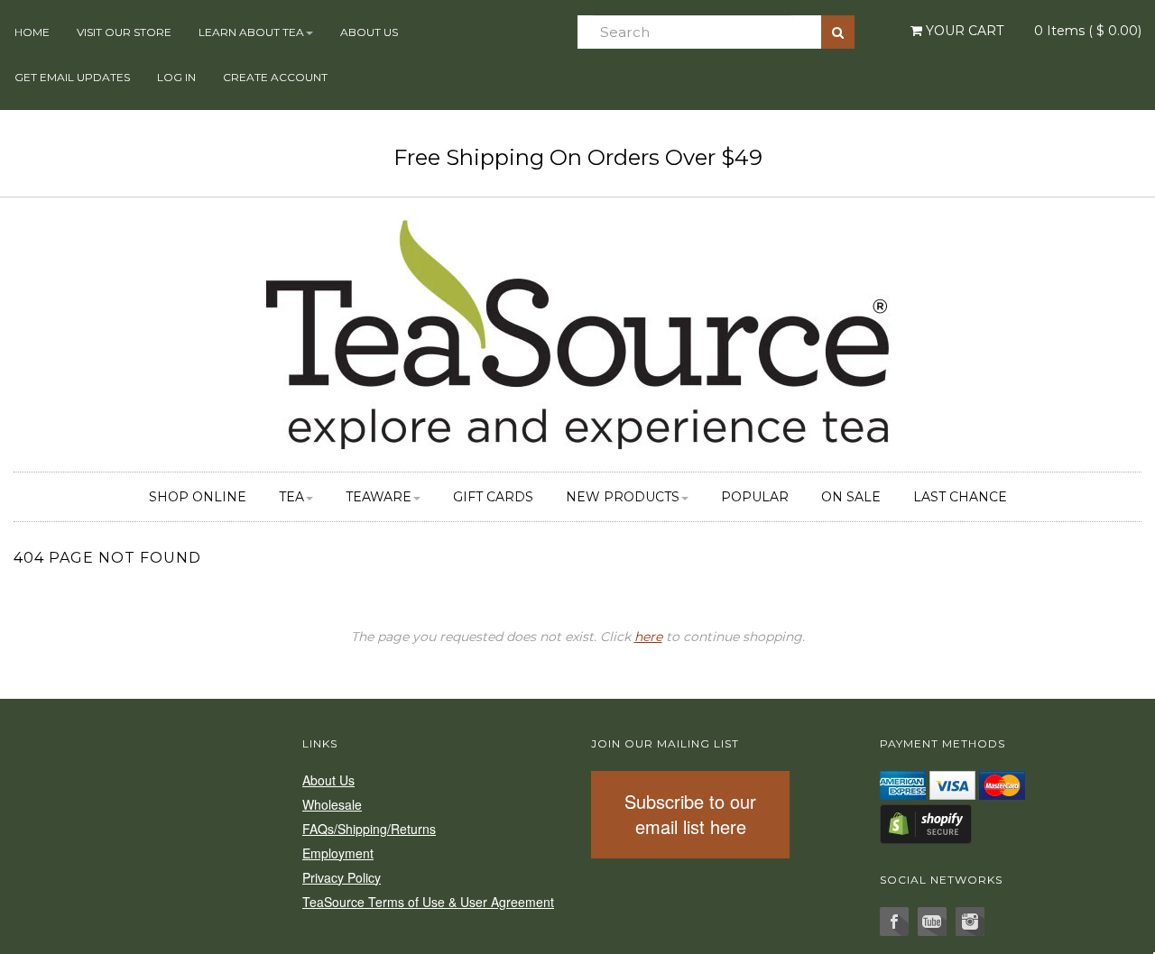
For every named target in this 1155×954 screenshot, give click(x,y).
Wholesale (332, 804)
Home (32, 32)
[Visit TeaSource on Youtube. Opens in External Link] (932, 921)
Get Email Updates (72, 77)
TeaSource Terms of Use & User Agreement (428, 902)
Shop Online (197, 497)
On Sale (851, 497)
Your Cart (962, 31)
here (648, 636)
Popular (755, 497)
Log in (176, 77)
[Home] (577, 332)
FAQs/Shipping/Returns (369, 829)
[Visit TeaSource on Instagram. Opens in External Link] (970, 921)
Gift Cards (493, 497)
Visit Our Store (124, 32)
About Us (369, 32)
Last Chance (960, 497)
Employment (338, 853)
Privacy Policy (341, 877)
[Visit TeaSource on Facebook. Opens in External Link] (894, 921)
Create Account (275, 77)
